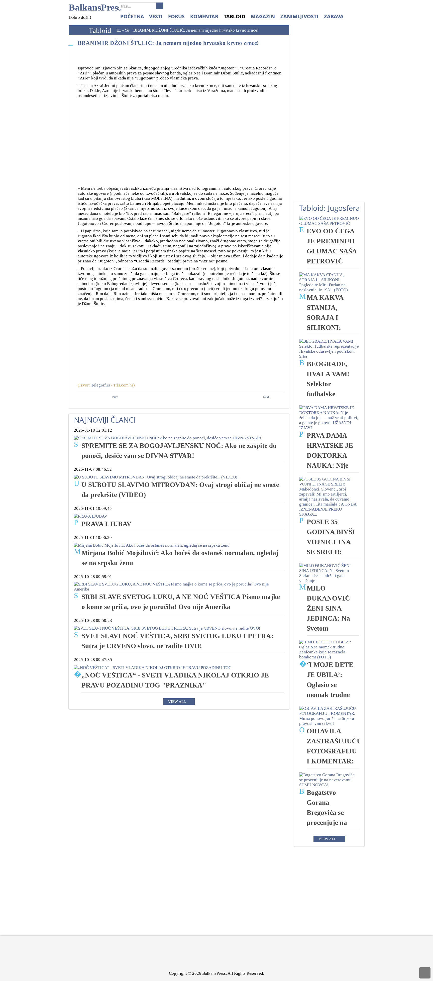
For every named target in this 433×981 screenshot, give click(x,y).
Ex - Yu (123, 30)
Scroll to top (424, 972)
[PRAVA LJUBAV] (90, 516)
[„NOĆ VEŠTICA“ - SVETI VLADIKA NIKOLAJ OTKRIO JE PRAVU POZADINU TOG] (153, 667)
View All (177, 702)
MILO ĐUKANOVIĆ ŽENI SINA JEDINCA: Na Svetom (328, 608)
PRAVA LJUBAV (106, 524)
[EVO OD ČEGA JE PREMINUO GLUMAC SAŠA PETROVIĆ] (329, 220)
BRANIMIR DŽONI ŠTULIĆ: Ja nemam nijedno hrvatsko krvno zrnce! (168, 43)
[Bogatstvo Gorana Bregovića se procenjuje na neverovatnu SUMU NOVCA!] (329, 779)
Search (159, 6)
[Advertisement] (181, 141)
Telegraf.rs (100, 385)
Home (77, 30)
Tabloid (100, 30)
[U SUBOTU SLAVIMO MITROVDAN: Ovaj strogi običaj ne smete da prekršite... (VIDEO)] (155, 476)
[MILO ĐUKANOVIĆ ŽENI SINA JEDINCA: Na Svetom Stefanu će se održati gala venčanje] (329, 572)
